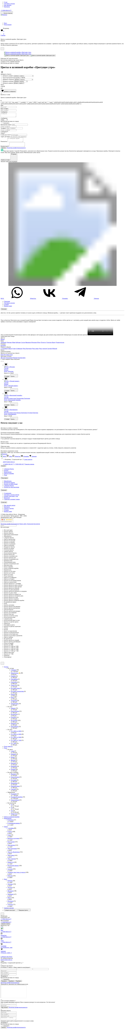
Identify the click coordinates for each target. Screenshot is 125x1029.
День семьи (35, 348)
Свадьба (49, 348)
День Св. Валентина (13, 852)
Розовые (13, 769)
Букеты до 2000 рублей (11, 484)
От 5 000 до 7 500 (16, 740)
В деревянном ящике (13, 823)
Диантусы (14, 685)
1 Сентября (4, 348)
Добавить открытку (8, 79)
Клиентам (3, 502)
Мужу (39, 342)
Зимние (13, 708)
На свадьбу (14, 720)
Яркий (3, 339)
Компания (3, 490)
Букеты (6, 470)
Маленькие (14, 783)
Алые (12, 751)
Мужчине (34, 342)
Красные (13, 763)
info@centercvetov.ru (9, 462)
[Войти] (2, 20)
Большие (3, 345)
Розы (2, 354)
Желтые (13, 760)
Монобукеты (7, 481)
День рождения (12, 848)
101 (12, 810)
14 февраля (19, 348)
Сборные (13, 670)
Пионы (13, 694)
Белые (13, 757)
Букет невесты (8, 746)
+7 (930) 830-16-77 (19, 464)
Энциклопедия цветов (33, 524)
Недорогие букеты (9, 482)
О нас (5, 2)
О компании (7, 493)
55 (12, 807)
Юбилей (54, 348)
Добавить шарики (7, 83)
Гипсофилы (14, 679)
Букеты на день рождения (11, 487)
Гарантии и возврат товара (12, 499)
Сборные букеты (9, 469)
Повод (6, 826)
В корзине (14, 794)
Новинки (14, 723)
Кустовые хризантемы (17, 691)
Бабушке (18, 342)
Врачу (53, 342)
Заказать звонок (29, 464)
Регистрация (7, 24)
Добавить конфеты (8, 76)
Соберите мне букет (10, 910)
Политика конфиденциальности (16, 147)
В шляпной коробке (17, 797)
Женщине (28, 342)
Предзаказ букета (23, 910)
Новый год (10, 862)
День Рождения (27, 348)
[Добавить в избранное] (6, 364)
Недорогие (14, 714)
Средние (13, 789)
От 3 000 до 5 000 (16, 737)
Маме (13, 342)
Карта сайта (23, 524)
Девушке (9, 342)
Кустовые (14, 780)
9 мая (14, 348)
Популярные (15, 726)
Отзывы (6, 304)
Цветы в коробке (9, 473)
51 (12, 804)
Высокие (13, 774)
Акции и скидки (9, 508)
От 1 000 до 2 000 (16, 731)
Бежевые (13, 754)
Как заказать (7, 5)
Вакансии (7, 497)
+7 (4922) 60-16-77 (8, 464)
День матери (11, 845)
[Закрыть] (1, 93)
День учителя (43, 348)
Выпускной (11, 841)
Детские (10, 887)
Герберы (13, 676)
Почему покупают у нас (11, 496)
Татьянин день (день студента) (16, 872)
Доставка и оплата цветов (11, 494)
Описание (7, 301)
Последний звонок (13, 865)
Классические (15, 711)
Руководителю (60, 342)
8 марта (9, 831)
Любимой (3, 342)
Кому (5, 879)
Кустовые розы (8, 354)
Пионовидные (15, 786)
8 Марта (9, 348)
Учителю (49, 342)
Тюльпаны (14, 700)
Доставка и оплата (9, 3)
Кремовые (14, 766)
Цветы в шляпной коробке (11, 816)
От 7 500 (13, 743)
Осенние (13, 717)
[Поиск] (2, 17)
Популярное (4, 478)
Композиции (7, 472)
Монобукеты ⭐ (16, 673)
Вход (5, 23)
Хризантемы (15, 703)
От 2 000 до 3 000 (16, 734)
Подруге (43, 342)
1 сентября (10, 828)
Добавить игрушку (8, 81)
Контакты (7, 6)
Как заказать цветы (9, 505)
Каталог (3, 466)
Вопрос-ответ (8, 306)
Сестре (23, 342)
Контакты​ (7, 507)
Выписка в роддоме (13, 838)
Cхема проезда (28, 459)
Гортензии (14, 682)
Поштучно (14, 813)
